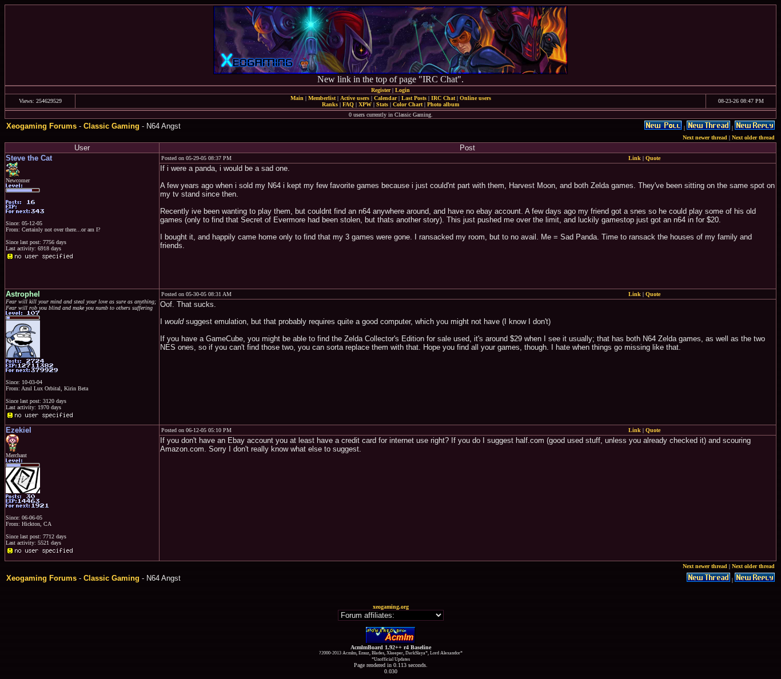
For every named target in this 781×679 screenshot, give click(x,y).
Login (402, 90)
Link (634, 158)
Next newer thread (705, 137)
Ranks (330, 104)
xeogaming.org (391, 607)
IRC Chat (443, 98)
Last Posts (414, 98)
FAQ (348, 104)
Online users (475, 98)
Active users (354, 98)
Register (380, 90)
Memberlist (322, 98)
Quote (652, 158)
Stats (382, 104)
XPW (365, 104)
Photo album (443, 104)
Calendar (385, 98)
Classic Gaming (111, 126)
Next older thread (753, 137)
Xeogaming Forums (41, 126)
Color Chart (408, 104)
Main (297, 98)
